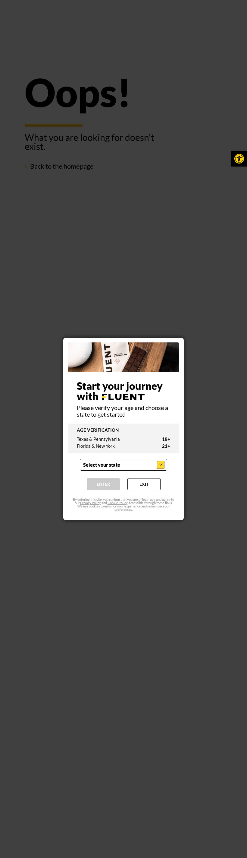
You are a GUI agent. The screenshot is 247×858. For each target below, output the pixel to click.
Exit (144, 484)
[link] (239, 159)
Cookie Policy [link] (117, 503)
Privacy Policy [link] (90, 503)
